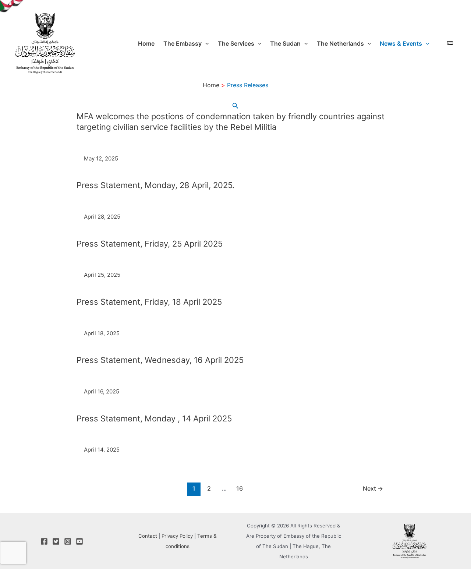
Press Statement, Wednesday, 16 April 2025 (160, 360)
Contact (147, 536)
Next (373, 488)
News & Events (401, 43)
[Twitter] (56, 541)
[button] (205, 43)
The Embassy (182, 43)
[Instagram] (67, 541)
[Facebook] (44, 541)
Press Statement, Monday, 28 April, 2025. (155, 185)
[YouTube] (79, 541)
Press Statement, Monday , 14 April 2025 (154, 418)
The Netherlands (340, 43)
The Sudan (285, 43)
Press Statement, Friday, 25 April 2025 (150, 243)
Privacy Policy (177, 536)
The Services (236, 43)
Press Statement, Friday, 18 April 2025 (149, 302)
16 (239, 488)
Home (146, 43)
